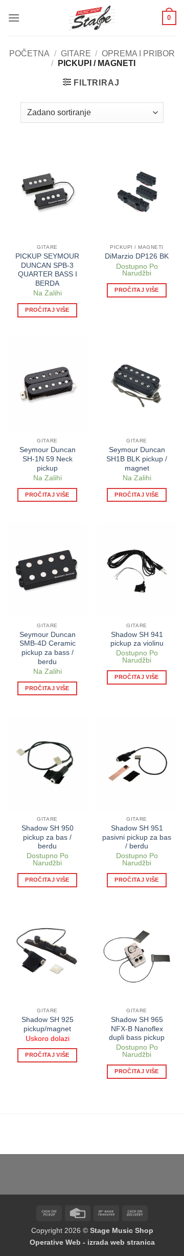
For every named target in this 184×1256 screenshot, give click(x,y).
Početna (29, 53)
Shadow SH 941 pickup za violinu (137, 639)
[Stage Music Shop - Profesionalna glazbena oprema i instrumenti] (92, 18)
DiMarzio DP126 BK (137, 256)
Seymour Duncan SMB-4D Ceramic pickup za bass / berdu (47, 648)
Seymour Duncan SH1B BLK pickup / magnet (136, 459)
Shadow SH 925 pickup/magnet (47, 1024)
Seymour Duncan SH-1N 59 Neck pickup (47, 459)
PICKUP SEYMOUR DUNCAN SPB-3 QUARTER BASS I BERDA (47, 269)
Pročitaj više (47, 310)
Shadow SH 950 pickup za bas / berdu (47, 837)
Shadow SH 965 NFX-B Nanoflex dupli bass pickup (137, 1028)
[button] (14, 17)
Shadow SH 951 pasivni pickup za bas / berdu (136, 837)
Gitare (76, 53)
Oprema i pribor (138, 53)
